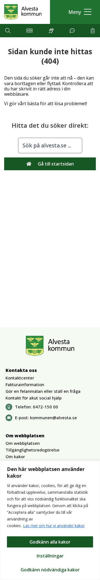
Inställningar (50, 556)
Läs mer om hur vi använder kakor (54, 525)
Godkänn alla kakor (50, 542)
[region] (50, 520)
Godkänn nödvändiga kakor (50, 570)
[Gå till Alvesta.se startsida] (23, 12)
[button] (78, 12)
